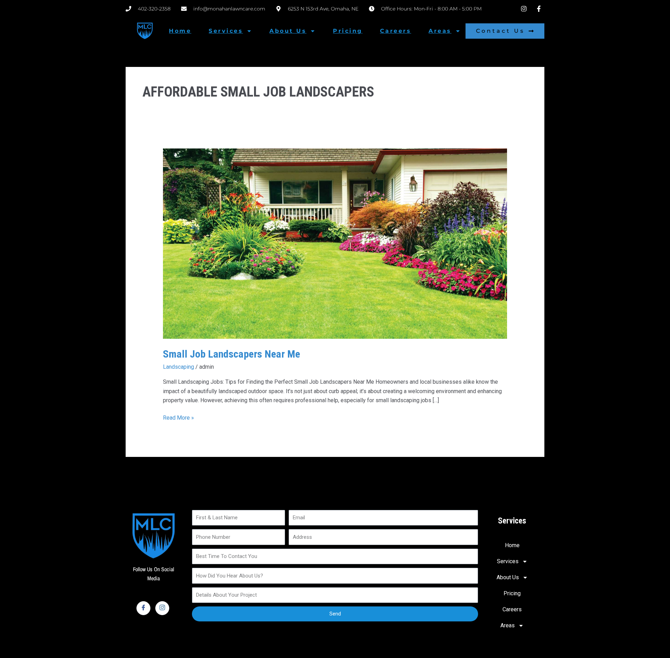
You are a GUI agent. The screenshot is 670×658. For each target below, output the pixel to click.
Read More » (178, 417)
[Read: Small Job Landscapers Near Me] (335, 243)
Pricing (348, 31)
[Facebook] (143, 608)
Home (180, 31)
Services (226, 31)
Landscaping (178, 367)
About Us (287, 31)
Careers (395, 31)
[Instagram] (162, 608)
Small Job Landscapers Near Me (231, 354)
